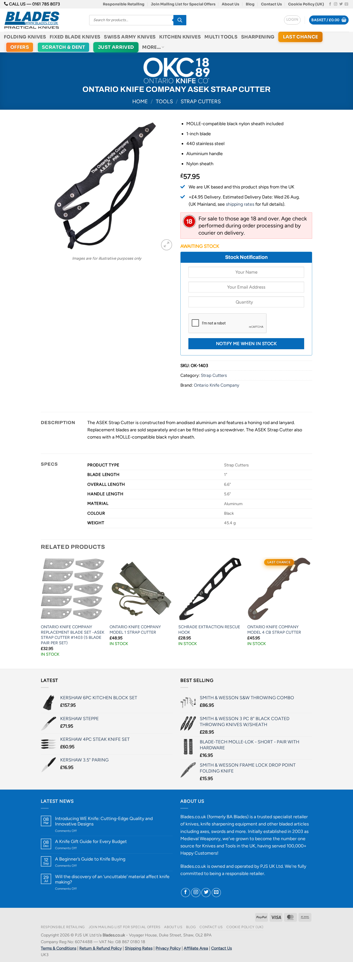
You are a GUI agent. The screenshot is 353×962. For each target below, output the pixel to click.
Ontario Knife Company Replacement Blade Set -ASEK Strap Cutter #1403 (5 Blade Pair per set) (72, 634)
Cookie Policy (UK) (306, 4)
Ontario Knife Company (216, 385)
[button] (292, 20)
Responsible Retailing (123, 4)
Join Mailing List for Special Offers (183, 4)
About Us (230, 4)
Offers (19, 47)
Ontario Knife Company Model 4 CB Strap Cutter (274, 629)
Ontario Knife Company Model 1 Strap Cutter (135, 629)
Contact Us (271, 4)
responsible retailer (244, 873)
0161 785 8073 (46, 4)
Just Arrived (116, 47)
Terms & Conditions (58, 948)
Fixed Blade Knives (75, 37)
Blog (250, 4)
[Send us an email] (346, 4)
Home (140, 101)
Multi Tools (220, 37)
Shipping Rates (138, 948)
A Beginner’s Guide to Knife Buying (90, 859)
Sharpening (258, 37)
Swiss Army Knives (130, 37)
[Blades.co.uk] (42, 20)
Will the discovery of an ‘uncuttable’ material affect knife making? (112, 879)
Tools (164, 101)
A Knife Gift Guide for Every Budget (91, 841)
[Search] (179, 20)
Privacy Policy (168, 948)
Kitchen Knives (180, 37)
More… (151, 47)
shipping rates (240, 204)
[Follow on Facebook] (330, 4)
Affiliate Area (196, 948)
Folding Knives (25, 37)
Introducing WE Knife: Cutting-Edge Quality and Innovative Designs (104, 821)
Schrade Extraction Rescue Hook (209, 629)
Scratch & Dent (63, 47)
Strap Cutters (201, 101)
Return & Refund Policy (100, 948)
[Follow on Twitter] (341, 4)
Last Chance (300, 37)
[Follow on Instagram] (335, 4)
